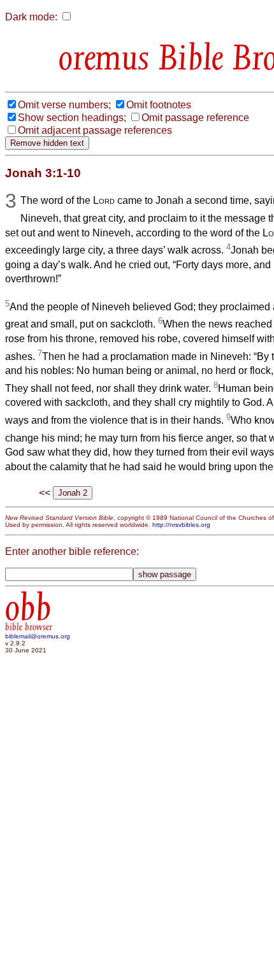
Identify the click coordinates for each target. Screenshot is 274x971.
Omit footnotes (158, 104)
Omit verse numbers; (64, 104)
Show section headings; (72, 117)
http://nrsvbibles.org (181, 524)
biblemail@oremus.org (37, 636)
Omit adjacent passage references (95, 130)
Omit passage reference (195, 117)
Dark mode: (31, 16)
